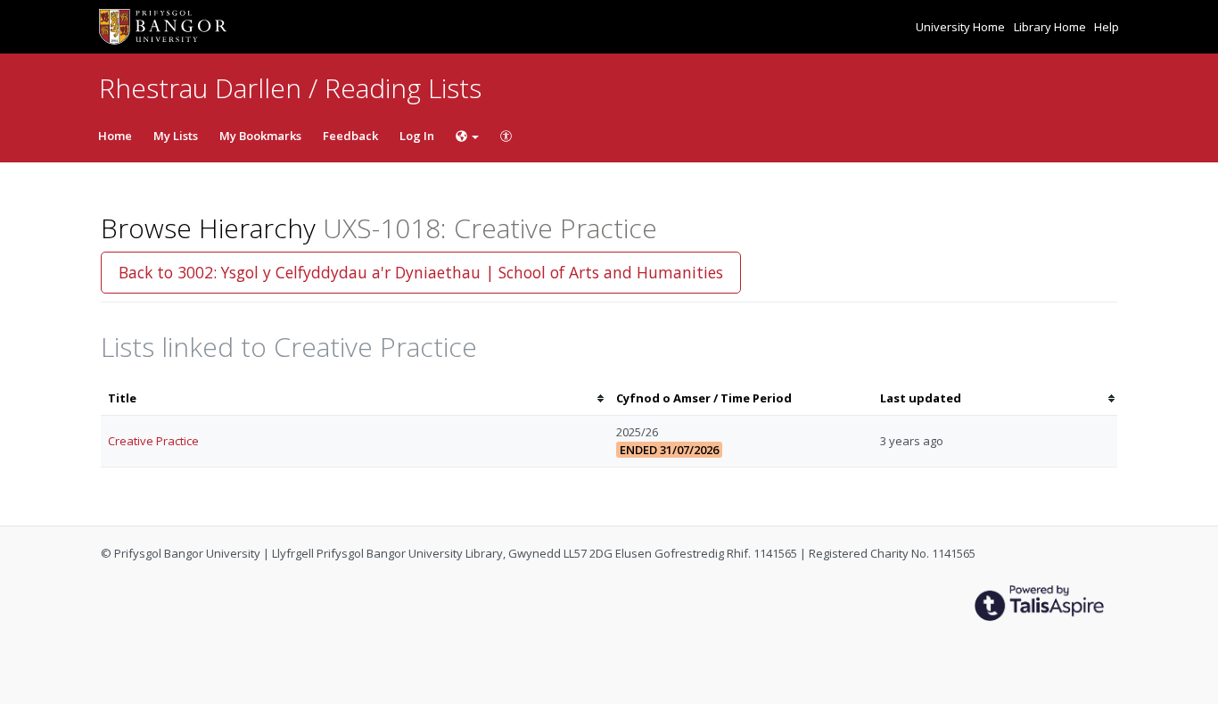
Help (1106, 27)
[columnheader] (355, 398)
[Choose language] (467, 135)
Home (115, 136)
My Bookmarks (260, 136)
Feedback (350, 136)
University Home (962, 27)
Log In (416, 136)
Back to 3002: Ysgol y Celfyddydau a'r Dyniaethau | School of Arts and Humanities (421, 272)
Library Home (1051, 27)
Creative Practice (153, 441)
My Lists (175, 136)
